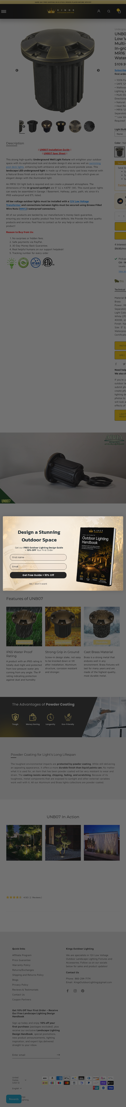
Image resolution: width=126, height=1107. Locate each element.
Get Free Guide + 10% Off (38, 575)
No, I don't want (38, 583)
